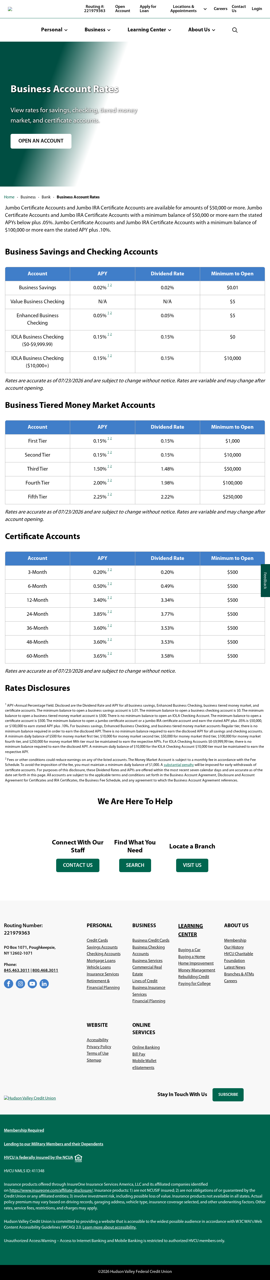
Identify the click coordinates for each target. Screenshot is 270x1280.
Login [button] (257, 9)
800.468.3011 (45, 971)
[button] (54, 30)
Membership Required (24, 1130)
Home (9, 197)
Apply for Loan (148, 9)
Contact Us (239, 9)
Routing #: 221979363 (94, 9)
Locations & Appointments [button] (183, 9)
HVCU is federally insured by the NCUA (38, 1158)
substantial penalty (179, 765)
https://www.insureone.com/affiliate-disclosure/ (51, 1191)
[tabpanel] (78, 845)
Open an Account (41, 144)
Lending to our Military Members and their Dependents (53, 1144)
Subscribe (230, 1097)
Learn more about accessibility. (109, 1227)
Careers (221, 9)
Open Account (122, 9)
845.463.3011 (17, 971)
